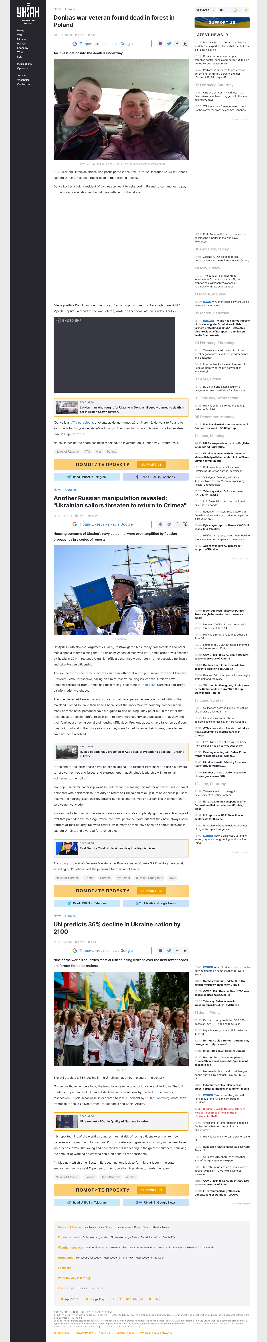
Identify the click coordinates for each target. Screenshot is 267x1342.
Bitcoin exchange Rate (124, 1237)
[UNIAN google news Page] (135, 1299)
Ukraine (21, 39)
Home (20, 30)
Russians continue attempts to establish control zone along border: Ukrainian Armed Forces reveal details (222, 60)
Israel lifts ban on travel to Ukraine (224, 1050)
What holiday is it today (74, 1278)
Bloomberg (162, 1098)
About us (104, 1332)
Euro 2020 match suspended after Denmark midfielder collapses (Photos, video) (220, 805)
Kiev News (105, 1227)
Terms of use (62, 1332)
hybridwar (123, 878)
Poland (111, 451)
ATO (87, 451)
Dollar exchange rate (95, 1237)
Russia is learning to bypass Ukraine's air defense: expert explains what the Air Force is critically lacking (222, 46)
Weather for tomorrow (142, 1247)
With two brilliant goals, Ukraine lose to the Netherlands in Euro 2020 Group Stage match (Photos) (222, 689)
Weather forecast (70, 1247)
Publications (24, 63)
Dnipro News (141, 1227)
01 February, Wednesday (216, 398)
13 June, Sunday (209, 700)
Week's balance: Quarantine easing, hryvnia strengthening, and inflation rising (221, 839)
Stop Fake (148, 685)
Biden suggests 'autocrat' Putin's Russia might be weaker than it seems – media (219, 614)
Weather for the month (200, 1247)
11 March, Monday (210, 294)
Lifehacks (64, 1268)
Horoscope (65, 1257)
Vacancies (23, 79)
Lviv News (90, 1227)
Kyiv (19, 56)
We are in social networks (156, 1332)
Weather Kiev (119, 1247)
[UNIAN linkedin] (128, 1299)
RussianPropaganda (149, 878)
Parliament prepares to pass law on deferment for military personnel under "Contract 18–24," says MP (220, 73)
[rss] (157, 1299)
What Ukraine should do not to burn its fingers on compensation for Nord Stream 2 (222, 971)
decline (131, 1177)
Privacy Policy (84, 1332)
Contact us (23, 84)
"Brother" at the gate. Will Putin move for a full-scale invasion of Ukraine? (219, 1099)
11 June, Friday (208, 1012)
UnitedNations (110, 1177)
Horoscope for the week (150, 1257)
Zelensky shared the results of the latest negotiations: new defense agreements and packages (221, 354)
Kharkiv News (161, 1227)
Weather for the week (171, 1247)
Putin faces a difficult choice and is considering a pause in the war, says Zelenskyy (220, 238)
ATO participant (82, 422)
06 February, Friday (212, 249)
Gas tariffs (169, 1237)
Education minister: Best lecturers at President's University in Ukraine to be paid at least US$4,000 (222, 515)
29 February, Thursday (214, 343)
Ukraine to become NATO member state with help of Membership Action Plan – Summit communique (222, 457)
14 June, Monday (209, 436)
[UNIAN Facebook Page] (113, 1299)
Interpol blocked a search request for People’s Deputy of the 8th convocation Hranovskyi (221, 368)
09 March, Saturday (212, 313)
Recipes (70, 1288)
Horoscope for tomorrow (118, 1257)
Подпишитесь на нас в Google (106, 44)
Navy (172, 878)
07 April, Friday (208, 379)
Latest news (209, 35)
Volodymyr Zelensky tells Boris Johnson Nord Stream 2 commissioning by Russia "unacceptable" (220, 481)
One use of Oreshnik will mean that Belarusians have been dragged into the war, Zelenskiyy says (221, 96)
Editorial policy (125, 1332)
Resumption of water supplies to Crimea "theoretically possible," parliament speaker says (221, 1061)
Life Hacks (97, 1288)
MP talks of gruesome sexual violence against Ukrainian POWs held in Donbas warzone (221, 1170)
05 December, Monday (214, 417)
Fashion (83, 1288)
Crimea (89, 878)
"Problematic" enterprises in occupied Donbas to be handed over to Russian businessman (221, 1126)
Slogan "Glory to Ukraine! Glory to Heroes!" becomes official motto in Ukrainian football (220, 1112)
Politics (21, 43)
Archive (21, 75)
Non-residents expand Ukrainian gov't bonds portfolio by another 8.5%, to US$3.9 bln (221, 1075)
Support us (222, 22)
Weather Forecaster (96, 1247)
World (20, 52)
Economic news (69, 1237)
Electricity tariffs (150, 1237)
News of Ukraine (67, 451)
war (98, 451)
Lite (60, 1288)
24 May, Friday (207, 268)
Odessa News (123, 1227)
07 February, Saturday (214, 85)
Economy (22, 47)
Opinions (22, 68)
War (19, 34)
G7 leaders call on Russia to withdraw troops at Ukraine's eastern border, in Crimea (222, 732)
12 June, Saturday (210, 784)
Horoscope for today (88, 1257)
